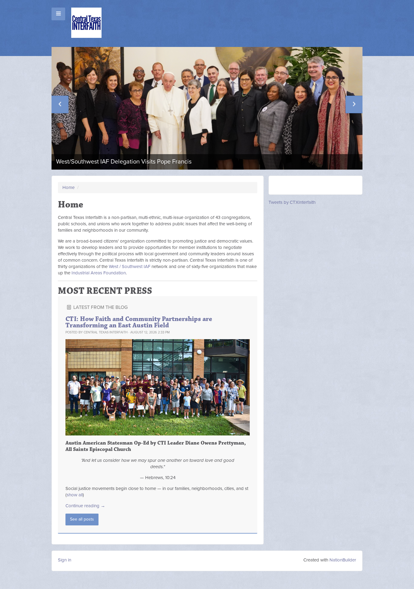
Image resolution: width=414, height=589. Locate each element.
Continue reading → (85, 505)
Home (68, 187)
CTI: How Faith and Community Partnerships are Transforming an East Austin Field (138, 322)
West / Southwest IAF (129, 266)
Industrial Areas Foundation (99, 273)
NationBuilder (342, 560)
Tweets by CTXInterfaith (292, 202)
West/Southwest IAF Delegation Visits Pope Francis (124, 161)
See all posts (82, 519)
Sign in (64, 560)
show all (75, 495)
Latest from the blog (100, 307)
